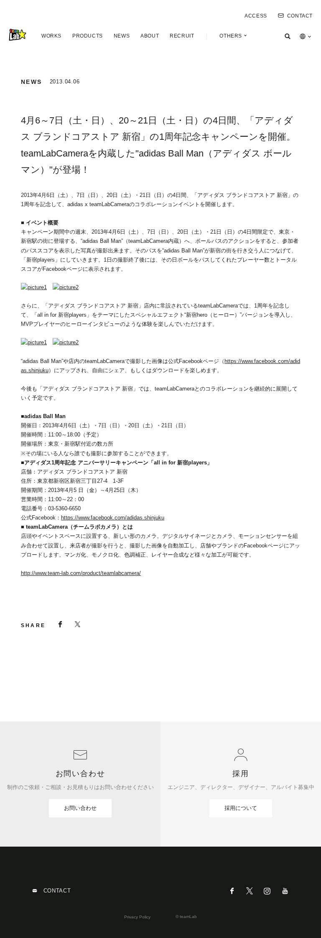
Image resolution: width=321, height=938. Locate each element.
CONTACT (300, 16)
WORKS (51, 36)
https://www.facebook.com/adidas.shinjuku (112, 517)
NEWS (122, 36)
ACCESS (256, 16)
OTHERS (230, 36)
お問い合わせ (80, 808)
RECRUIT (182, 36)
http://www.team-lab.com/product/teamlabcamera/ (81, 573)
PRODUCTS (87, 36)
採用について (240, 808)
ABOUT (149, 36)
